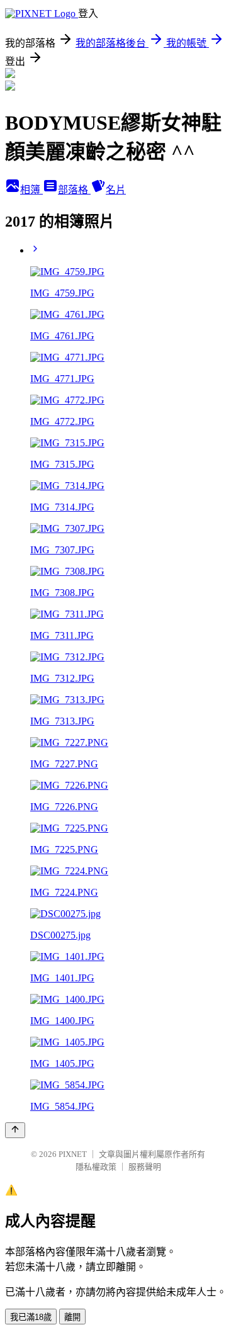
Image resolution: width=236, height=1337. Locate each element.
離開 (72, 1317)
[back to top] (15, 1130)
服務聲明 (144, 1166)
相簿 (31, 189)
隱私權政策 (96, 1166)
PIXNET (73, 1154)
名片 (116, 189)
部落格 (74, 189)
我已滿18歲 (31, 1317)
